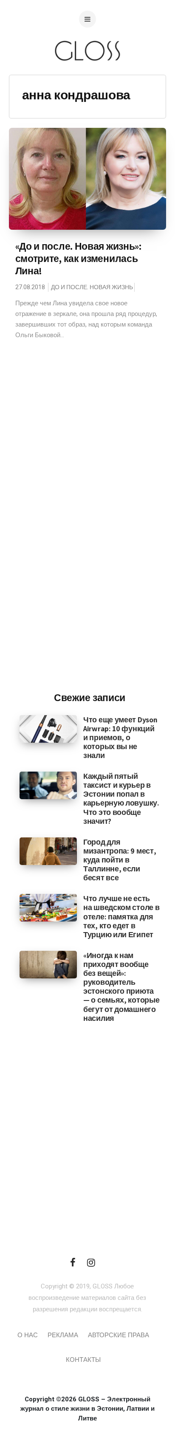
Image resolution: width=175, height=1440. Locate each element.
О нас (27, 1335)
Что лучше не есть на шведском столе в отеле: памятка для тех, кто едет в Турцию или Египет (121, 916)
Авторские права (118, 1335)
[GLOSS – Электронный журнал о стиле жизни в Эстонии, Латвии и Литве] (87, 77)
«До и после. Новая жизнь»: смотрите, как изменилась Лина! (78, 258)
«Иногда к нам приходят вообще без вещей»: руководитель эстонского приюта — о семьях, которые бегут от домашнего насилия (121, 986)
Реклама (63, 1335)
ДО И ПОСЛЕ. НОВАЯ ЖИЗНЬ (92, 287)
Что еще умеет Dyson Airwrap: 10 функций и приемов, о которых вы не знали (120, 737)
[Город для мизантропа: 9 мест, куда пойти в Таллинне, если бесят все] (48, 851)
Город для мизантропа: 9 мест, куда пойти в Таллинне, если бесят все (119, 859)
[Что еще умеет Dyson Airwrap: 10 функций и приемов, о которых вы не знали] (48, 728)
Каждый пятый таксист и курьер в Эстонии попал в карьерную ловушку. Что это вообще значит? (121, 798)
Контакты (83, 1359)
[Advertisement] (89, 545)
